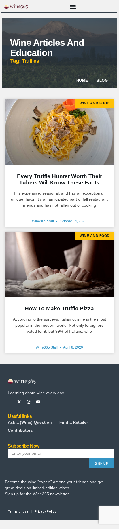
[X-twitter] (19, 402)
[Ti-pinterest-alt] (48, 402)
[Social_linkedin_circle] (57, 402)
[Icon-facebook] (10, 402)
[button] (73, 6)
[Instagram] (29, 402)
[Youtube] (38, 402)
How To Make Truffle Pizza (59, 308)
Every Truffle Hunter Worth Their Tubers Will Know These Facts (59, 179)
